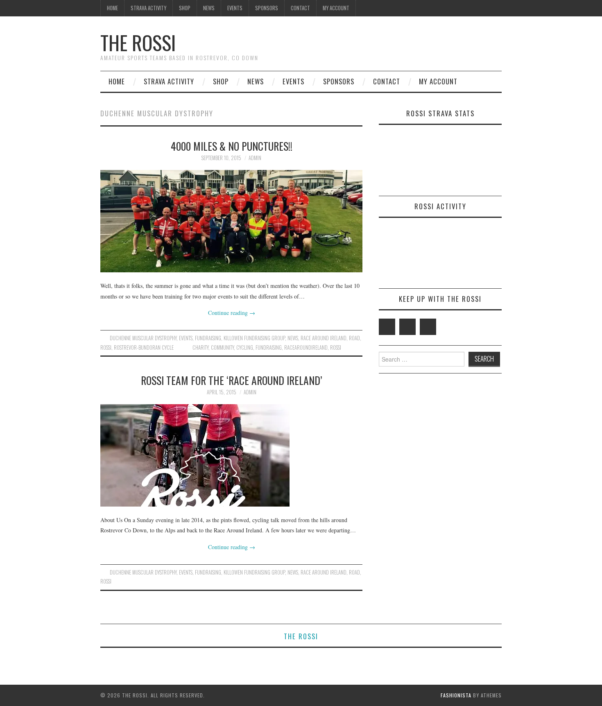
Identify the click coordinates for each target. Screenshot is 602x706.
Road (354, 338)
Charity (200, 347)
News (209, 8)
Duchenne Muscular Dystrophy (143, 338)
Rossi (105, 347)
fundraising (208, 338)
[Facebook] (407, 327)
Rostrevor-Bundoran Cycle (144, 347)
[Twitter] (387, 327)
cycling (244, 347)
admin (255, 158)
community (222, 347)
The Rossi (138, 42)
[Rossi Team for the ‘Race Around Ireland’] (231, 455)
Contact (300, 8)
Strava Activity (148, 8)
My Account (336, 8)
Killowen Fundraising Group (254, 338)
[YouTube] (428, 327)
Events (234, 8)
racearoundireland (306, 347)
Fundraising (269, 347)
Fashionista (456, 695)
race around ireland (323, 338)
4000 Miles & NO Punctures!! (231, 146)
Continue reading (231, 313)
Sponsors (266, 8)
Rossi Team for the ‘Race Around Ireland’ (231, 380)
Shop (184, 8)
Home (112, 8)
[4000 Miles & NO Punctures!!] (231, 221)
